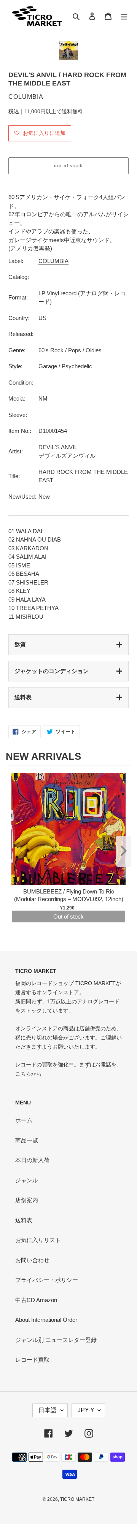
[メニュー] (124, 16)
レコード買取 (32, 1359)
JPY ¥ (86, 1410)
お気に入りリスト (38, 1240)
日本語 (47, 1410)
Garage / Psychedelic (65, 366)
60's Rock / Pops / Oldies (70, 350)
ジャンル (26, 1180)
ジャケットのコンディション (51, 671)
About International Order (46, 1319)
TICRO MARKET (77, 1499)
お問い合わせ (32, 1260)
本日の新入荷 (32, 1160)
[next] (123, 851)
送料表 (23, 697)
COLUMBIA (53, 261)
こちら (23, 1074)
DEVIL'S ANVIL (57, 447)
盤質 (20, 644)
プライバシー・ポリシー (46, 1280)
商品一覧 (26, 1140)
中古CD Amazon (36, 1300)
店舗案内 (26, 1200)
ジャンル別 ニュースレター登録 (56, 1340)
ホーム (23, 1120)
